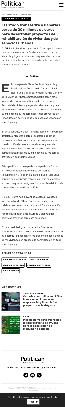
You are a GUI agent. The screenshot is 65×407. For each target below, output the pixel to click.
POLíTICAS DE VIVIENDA (38, 265)
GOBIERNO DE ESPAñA (13, 265)
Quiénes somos (49, 368)
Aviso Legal (12, 368)
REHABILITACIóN (11, 271)
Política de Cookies (30, 368)
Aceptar (33, 401)
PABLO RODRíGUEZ (39, 260)
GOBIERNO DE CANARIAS (14, 260)
